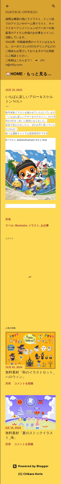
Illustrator (21, 225)
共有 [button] (8, 219)
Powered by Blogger (33, 466)
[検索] (54, 5)
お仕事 (45, 225)
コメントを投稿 (23, 383)
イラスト (33, 225)
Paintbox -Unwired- (21, 12)
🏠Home (14, 73)
